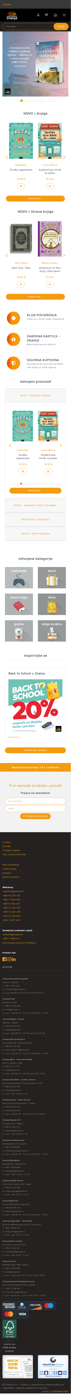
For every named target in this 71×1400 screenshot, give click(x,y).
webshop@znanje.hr (13, 891)
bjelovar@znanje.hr (15, 1211)
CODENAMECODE (59, 1391)
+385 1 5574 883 (12, 1147)
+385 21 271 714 (11, 1066)
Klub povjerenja (10, 864)
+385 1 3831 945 (12, 1268)
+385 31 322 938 (12, 1187)
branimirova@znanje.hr (17, 1292)
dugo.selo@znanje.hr (15, 1231)
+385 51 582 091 (11, 903)
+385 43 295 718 (11, 895)
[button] (6, 157)
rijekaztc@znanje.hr (15, 1130)
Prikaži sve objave (35, 750)
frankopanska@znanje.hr (17, 1150)
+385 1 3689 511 (11, 938)
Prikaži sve (35, 198)
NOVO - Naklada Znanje (35, 395)
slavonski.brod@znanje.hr (18, 1050)
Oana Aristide (21, 263)
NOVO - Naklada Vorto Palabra (35, 505)
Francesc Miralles (50, 263)
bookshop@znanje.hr (15, 989)
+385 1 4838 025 (12, 1228)
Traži (61, 26)
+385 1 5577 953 (11, 920)
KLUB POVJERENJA (42, 315)
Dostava (6, 872)
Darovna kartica (10, 876)
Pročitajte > (14, 737)
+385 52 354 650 (11, 916)
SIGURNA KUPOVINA (43, 360)
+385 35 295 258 (11, 911)
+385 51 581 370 (12, 1127)
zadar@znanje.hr (13, 1110)
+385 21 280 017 (12, 1248)
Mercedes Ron (50, 165)
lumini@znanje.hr (14, 1090)
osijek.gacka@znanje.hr (16, 1191)
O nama (6, 842)
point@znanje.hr (13, 1272)
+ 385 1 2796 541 (12, 1288)
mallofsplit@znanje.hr (16, 1251)
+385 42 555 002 (12, 1086)
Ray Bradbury (21, 165)
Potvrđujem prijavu (35, 816)
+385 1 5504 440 (11, 899)
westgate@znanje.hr (15, 1171)
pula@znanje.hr (13, 1009)
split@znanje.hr (13, 1070)
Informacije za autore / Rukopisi (19, 942)
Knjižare (6, 4)
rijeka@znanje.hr (13, 1029)
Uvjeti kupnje (9, 868)
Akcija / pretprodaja (35, 533)
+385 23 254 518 (11, 907)
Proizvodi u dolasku (35, 519)
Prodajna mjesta (11, 850)
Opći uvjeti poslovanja (14, 854)
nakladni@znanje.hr (12, 934)
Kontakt (6, 846)
